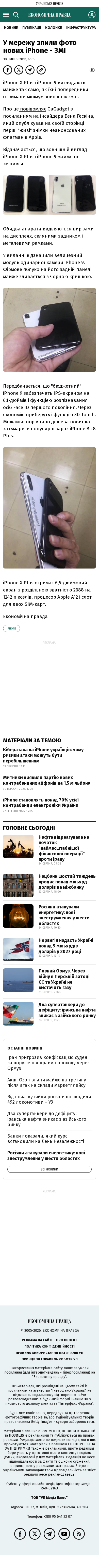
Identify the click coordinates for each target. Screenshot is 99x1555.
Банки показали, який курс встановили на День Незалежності (45, 1138)
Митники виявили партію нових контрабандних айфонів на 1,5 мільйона (46, 780)
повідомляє (32, 109)
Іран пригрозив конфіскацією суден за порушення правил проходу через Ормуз (48, 1063)
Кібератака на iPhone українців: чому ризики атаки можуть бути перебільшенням (43, 755)
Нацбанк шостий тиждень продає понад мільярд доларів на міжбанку (67, 881)
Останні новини (24, 1048)
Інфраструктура (81, 28)
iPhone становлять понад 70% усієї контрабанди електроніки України (41, 802)
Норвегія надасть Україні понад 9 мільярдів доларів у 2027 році (66, 945)
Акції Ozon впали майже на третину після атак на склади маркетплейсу (46, 1082)
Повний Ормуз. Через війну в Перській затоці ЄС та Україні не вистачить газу (64, 979)
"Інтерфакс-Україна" (68, 1390)
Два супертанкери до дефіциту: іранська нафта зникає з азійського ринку (67, 1010)
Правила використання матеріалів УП (49, 1353)
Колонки (53, 28)
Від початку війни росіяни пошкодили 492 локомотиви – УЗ (49, 1099)
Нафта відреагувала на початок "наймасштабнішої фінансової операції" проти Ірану (64, 848)
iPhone (11, 628)
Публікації (31, 28)
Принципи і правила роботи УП (50, 1359)
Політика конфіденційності (49, 1346)
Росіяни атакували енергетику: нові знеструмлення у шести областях (64, 915)
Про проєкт (66, 1340)
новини (11, 28)
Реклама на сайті (37, 1340)
